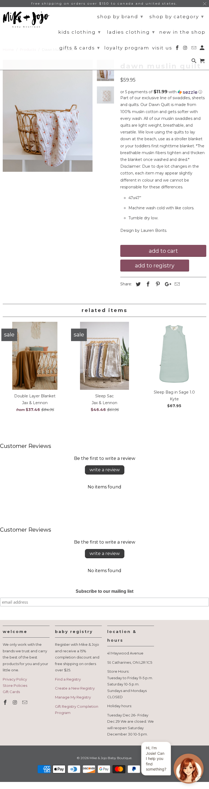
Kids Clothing (79, 32)
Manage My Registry (73, 697)
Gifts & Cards (79, 48)
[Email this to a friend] (176, 284)
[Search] (194, 62)
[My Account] (202, 49)
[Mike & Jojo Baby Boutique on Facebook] (6, 703)
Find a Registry (68, 679)
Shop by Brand (120, 17)
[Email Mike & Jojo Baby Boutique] (25, 703)
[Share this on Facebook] (147, 284)
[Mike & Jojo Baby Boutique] (26, 19)
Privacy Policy (15, 679)
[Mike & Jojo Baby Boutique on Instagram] (16, 703)
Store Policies (15, 685)
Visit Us (162, 48)
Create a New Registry (75, 688)
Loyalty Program (126, 48)
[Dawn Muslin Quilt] (48, 116)
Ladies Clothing (131, 32)
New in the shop (182, 32)
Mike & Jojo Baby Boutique (110, 758)
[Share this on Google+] (166, 284)
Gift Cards (11, 692)
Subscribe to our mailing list (104, 591)
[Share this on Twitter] (137, 284)
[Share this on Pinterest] (157, 284)
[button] (163, 92)
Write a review (105, 469)
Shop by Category (176, 17)
